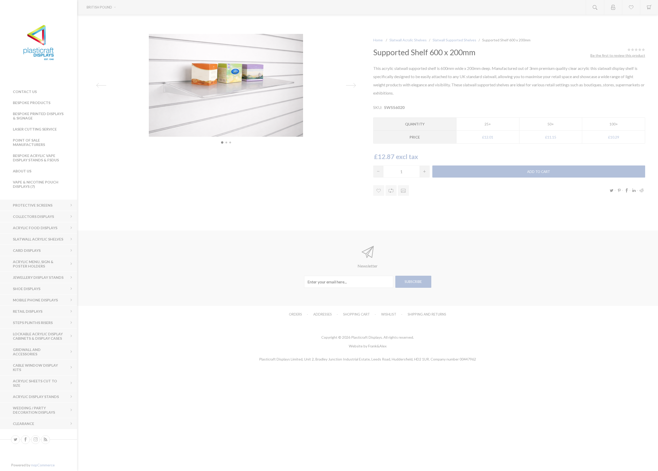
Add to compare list (391, 190)
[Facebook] (25, 439)
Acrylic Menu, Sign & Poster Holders (33, 264)
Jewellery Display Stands (38, 277)
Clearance (23, 423)
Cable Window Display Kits (35, 367)
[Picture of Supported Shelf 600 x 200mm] (222, 142)
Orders (295, 314)
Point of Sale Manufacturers (29, 142)
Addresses (322, 314)
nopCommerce (43, 465)
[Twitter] (15, 439)
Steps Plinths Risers (33, 322)
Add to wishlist (378, 190)
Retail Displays (27, 311)
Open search (595, 7)
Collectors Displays (33, 216)
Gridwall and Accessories (27, 351)
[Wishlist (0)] (631, 7)
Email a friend (403, 190)
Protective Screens (32, 205)
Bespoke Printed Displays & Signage (38, 116)
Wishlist (388, 314)
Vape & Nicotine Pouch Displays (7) (35, 184)
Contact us (25, 91)
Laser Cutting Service (35, 129)
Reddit (641, 190)
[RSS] (45, 439)
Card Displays (27, 250)
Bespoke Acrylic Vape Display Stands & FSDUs (36, 157)
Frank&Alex (377, 346)
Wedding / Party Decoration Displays (34, 410)
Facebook (627, 190)
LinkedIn (634, 190)
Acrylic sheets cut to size (35, 383)
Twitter (612, 190)
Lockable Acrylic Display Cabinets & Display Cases (38, 336)
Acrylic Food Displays (35, 228)
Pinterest (619, 190)
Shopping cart (356, 314)
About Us (22, 171)
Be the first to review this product (617, 55)
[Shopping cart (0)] (649, 7)
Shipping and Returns (427, 314)
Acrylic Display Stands (36, 396)
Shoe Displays (26, 289)
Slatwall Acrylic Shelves (38, 239)
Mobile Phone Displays (35, 300)
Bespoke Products (31, 102)
